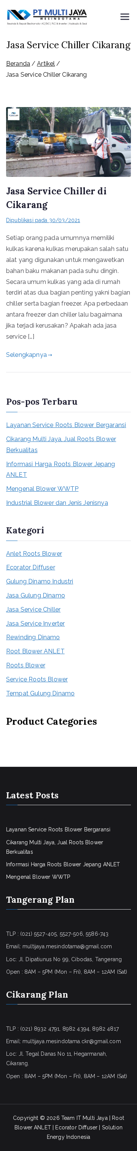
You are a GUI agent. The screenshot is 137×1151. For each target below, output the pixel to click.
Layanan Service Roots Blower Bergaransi (66, 425)
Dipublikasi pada (43, 220)
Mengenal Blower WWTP (42, 488)
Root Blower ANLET (35, 651)
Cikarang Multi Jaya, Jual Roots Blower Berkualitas (61, 444)
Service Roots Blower (37, 679)
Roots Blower (25, 665)
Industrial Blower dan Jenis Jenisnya (57, 502)
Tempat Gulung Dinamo (40, 693)
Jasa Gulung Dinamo (35, 595)
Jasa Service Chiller (33, 609)
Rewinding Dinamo (33, 637)
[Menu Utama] (125, 17)
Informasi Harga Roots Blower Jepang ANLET (60, 469)
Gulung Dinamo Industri (39, 581)
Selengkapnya (26, 354)
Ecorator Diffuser (30, 567)
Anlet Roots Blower (34, 553)
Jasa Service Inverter (35, 623)
